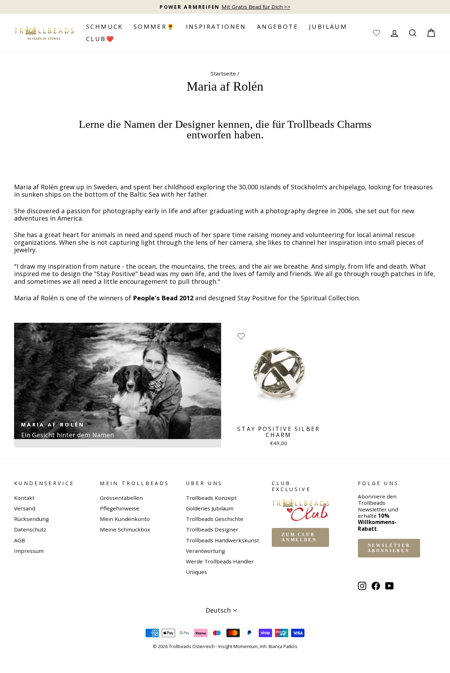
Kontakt (24, 497)
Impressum (29, 550)
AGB (19, 540)
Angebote (277, 26)
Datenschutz (30, 529)
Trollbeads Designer (212, 529)
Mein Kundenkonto (125, 518)
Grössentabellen (121, 497)
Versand (24, 508)
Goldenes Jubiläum (209, 508)
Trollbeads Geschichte (214, 518)
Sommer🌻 (154, 26)
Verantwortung (205, 550)
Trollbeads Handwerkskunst (222, 540)
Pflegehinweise (119, 508)
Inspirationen (216, 26)
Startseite (223, 73)
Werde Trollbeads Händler (220, 561)
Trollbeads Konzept (211, 497)
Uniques (196, 571)
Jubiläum (328, 26)
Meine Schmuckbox (125, 529)
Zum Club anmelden (299, 537)
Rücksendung (31, 518)
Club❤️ (100, 39)
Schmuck (104, 26)
